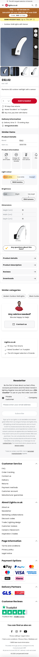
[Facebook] (13, 631)
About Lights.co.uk (12, 502)
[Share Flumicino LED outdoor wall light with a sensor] (35, 35)
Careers (5, 530)
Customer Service (12, 463)
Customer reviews (9, 526)
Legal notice (7, 553)
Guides (15, 533)
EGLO (21, 140)
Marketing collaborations (12, 515)
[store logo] (12, 5)
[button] (5, 71)
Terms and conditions (11, 546)
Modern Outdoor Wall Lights (14, 296)
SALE (18, 15)
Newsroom (14, 530)
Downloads (8, 278)
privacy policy (19, 445)
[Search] (32, 5)
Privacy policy (8, 549)
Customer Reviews (12, 601)
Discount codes (8, 518)
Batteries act (33, 639)
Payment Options (11, 560)
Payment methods (10, 487)
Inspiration (6, 533)
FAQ (3, 468)
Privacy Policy (23, 639)
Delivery (5, 480)
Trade (4, 522)
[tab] (19, 479)
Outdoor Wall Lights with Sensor (16, 24)
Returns (5, 483)
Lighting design (14, 522)
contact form (7, 443)
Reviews (7, 272)
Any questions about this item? (21, 248)
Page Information (11, 540)
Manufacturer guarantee (12, 495)
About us (5, 507)
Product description (12, 265)
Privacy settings (15, 636)
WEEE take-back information (20, 642)
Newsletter (6, 511)
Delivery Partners (11, 586)
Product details (10, 258)
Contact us (6, 476)
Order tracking (8, 472)
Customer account (10, 491)
